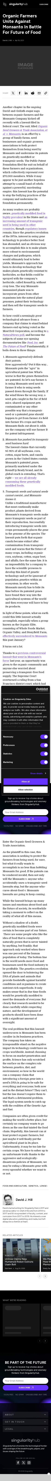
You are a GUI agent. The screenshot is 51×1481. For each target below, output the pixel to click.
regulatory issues (35, 228)
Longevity (45, 1186)
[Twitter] (23, 1462)
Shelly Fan (47, 1268)
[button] (25, 1414)
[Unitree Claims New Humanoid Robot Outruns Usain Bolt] (21, 1255)
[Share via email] (39, 93)
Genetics (33, 1186)
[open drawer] (5, 4)
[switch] (44, 745)
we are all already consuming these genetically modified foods (22, 482)
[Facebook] (18, 1462)
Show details (36, 773)
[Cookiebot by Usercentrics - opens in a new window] (36, 689)
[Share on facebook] (19, 93)
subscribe (43, 4)
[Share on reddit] (32, 93)
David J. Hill (7, 40)
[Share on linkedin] (26, 93)
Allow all (25, 781)
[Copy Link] (45, 93)
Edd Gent (8, 1268)
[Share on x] (13, 93)
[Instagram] (29, 1462)
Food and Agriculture (15, 1186)
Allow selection (25, 789)
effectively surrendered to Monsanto (25, 636)
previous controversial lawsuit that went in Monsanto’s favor (24, 657)
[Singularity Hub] (18, 4)
